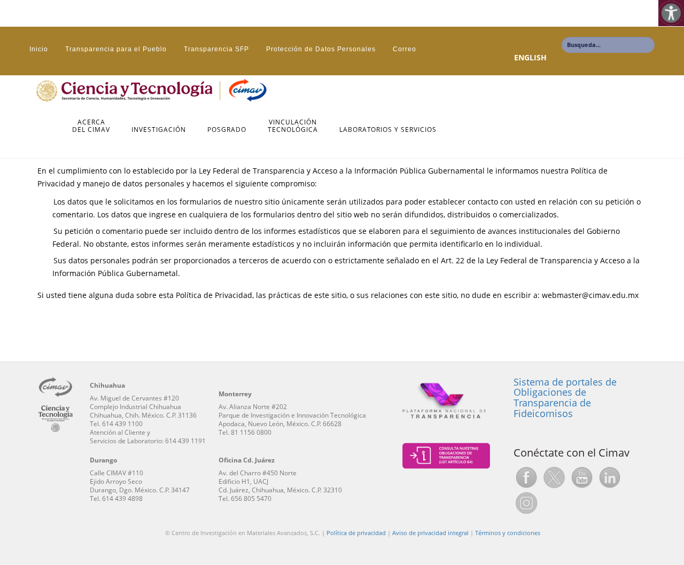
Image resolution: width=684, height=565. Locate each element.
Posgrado (226, 130)
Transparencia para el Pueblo (116, 49)
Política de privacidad (356, 533)
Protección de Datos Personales (321, 49)
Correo (404, 49)
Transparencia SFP (216, 49)
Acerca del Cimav (91, 126)
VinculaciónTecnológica (293, 126)
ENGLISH (530, 57)
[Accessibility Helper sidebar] (671, 13)
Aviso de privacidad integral (430, 533)
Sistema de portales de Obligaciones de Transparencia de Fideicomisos (565, 397)
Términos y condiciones (507, 533)
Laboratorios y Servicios (388, 130)
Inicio (38, 49)
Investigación (158, 130)
